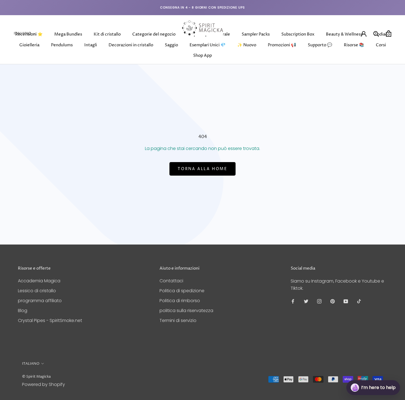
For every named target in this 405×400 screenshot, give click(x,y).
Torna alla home (202, 168)
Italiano (22, 33)
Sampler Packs (256, 34)
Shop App (202, 55)
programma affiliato (40, 300)
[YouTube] (346, 301)
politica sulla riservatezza (186, 310)
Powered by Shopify (43, 384)
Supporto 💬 (320, 45)
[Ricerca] (376, 33)
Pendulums (62, 45)
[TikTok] (359, 301)
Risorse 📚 (354, 45)
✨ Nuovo (246, 45)
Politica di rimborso (180, 300)
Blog (22, 310)
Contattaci (171, 281)
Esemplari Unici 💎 (208, 45)
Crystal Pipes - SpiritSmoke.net (50, 320)
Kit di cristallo (107, 34)
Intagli (90, 45)
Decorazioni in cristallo (131, 45)
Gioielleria (29, 45)
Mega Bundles (68, 34)
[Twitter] (306, 301)
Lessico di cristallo (37, 291)
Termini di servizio (178, 320)
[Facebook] (293, 301)
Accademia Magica (39, 281)
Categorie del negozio (153, 34)
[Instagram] (319, 301)
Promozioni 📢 (282, 45)
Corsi (381, 45)
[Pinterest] (332, 301)
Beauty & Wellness (344, 34)
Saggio (171, 45)
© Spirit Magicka (36, 376)
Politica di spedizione (182, 291)
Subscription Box (297, 34)
